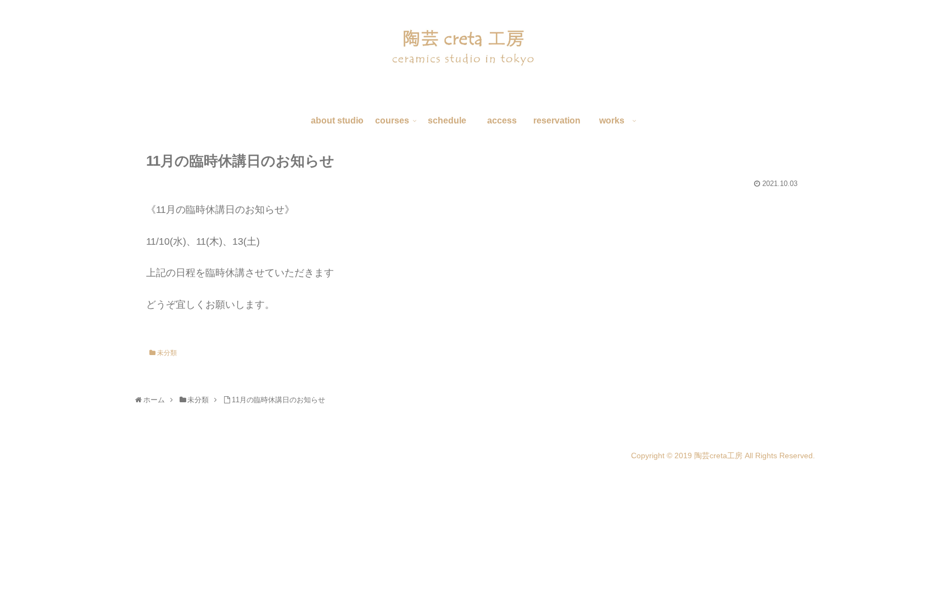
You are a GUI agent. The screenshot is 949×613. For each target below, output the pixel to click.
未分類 (166, 353)
